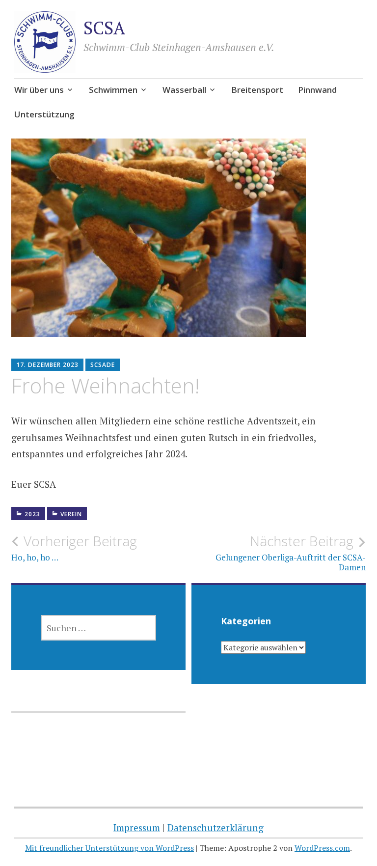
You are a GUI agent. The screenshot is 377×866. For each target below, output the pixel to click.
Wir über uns (39, 89)
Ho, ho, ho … (74, 547)
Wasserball (184, 89)
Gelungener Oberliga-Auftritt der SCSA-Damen (290, 552)
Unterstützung (44, 114)
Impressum (136, 827)
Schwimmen (113, 89)
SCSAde (102, 365)
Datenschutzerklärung (215, 827)
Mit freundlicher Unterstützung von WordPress (109, 847)
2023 (32, 514)
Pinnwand (317, 89)
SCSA (104, 27)
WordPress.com (322, 847)
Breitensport (257, 89)
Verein (71, 514)
